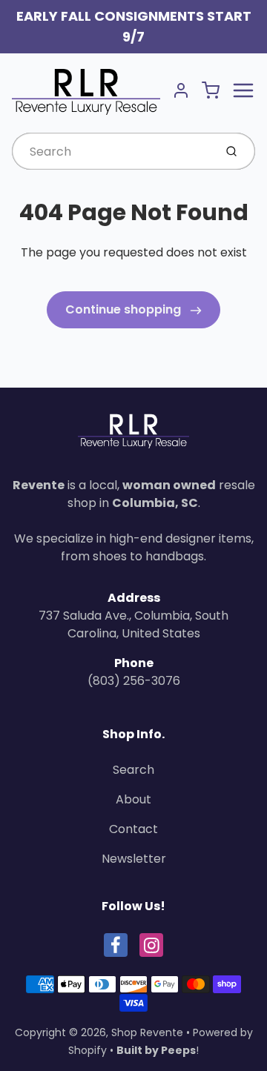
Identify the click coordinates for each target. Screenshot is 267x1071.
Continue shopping (124, 309)
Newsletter (134, 858)
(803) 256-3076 (134, 680)
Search (133, 769)
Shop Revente (147, 1032)
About (133, 799)
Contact (133, 829)
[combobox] (111, 151)
